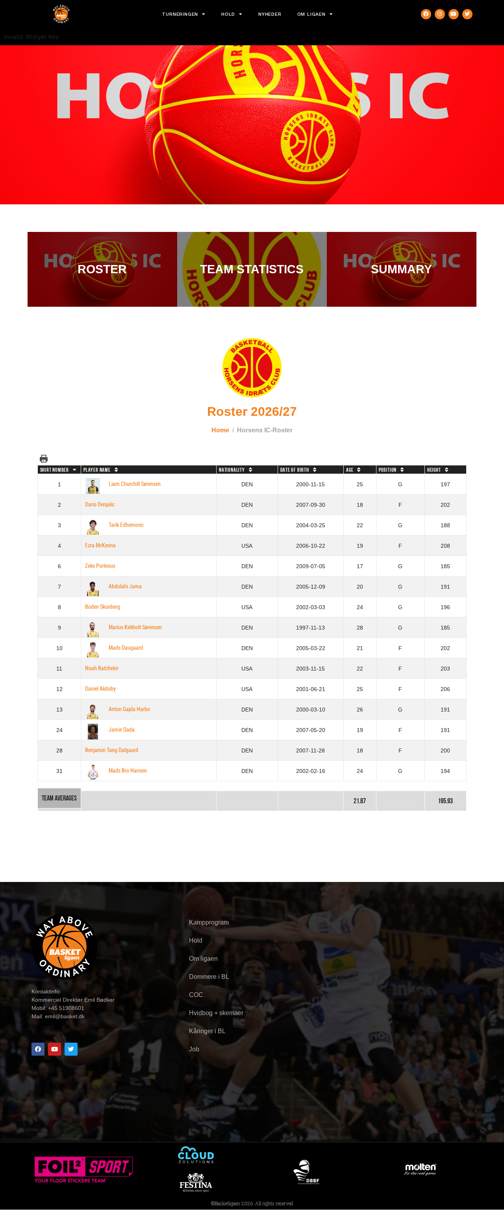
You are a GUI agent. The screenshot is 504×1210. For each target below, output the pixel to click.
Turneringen (180, 14)
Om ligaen (311, 14)
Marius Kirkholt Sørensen (135, 627)
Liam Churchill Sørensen (135, 484)
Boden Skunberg (102, 607)
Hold (228, 14)
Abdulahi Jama (125, 586)
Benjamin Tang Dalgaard (111, 750)
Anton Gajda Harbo (129, 709)
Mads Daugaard (126, 648)
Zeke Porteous (100, 566)
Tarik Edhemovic (126, 525)
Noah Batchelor (102, 668)
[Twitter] (467, 14)
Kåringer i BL (207, 1031)
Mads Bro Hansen (128, 770)
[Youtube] (453, 14)
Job (194, 1049)
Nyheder (270, 14)
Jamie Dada (122, 729)
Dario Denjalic (100, 504)
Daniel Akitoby (100, 689)
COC (196, 994)
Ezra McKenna (100, 545)
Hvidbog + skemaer (216, 1013)
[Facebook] (426, 14)
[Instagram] (440, 14)
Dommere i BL (209, 976)
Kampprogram (209, 922)
